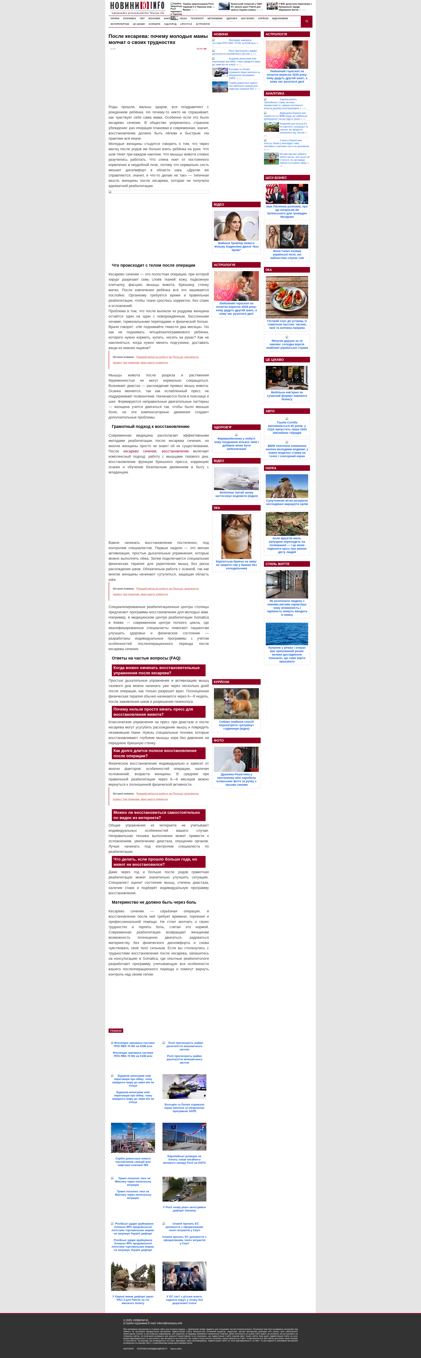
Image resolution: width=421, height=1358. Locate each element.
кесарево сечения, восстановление (154, 451)
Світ (142, 18)
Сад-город (170, 24)
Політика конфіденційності (152, 1349)
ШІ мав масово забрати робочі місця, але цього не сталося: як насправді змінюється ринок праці (295, 158)
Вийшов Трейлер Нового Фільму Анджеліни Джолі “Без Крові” (236, 246)
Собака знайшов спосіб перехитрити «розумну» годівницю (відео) (236, 725)
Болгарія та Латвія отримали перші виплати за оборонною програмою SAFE (244, 73)
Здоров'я (231, 18)
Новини (116, 1030)
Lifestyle (186, 24)
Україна (114, 18)
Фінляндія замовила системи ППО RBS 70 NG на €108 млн (234, 41)
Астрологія (203, 24)
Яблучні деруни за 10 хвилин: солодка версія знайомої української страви (287, 344)
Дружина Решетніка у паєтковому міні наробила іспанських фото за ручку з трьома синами (236, 779)
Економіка (129, 18)
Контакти (128, 1349)
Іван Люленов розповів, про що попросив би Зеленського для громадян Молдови (287, 211)
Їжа (217, 508)
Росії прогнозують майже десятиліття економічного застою (234, 52)
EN (198, 49)
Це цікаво (139, 24)
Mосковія (154, 18)
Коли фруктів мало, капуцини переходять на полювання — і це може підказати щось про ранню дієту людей (287, 545)
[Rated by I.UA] (290, 1351)
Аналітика (170, 18)
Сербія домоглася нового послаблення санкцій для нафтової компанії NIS (243, 85)
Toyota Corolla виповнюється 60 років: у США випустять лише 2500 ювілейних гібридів (287, 427)
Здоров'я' (223, 427)
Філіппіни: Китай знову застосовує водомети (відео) (236, 494)
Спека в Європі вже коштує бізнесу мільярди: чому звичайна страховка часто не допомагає (286, 143)
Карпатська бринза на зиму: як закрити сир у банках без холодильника (236, 565)
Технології (197, 18)
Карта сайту (176, 1349)
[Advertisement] (159, 80)
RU (201, 49)
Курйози (263, 18)
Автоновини (214, 18)
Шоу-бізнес (248, 18)
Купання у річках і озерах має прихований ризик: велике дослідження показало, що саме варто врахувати (287, 654)
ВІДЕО (219, 204)
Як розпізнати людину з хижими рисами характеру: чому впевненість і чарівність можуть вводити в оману (287, 607)
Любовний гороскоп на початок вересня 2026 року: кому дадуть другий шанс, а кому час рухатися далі (236, 308)
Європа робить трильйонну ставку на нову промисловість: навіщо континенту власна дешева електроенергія (283, 104)
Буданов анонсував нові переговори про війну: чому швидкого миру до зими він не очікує (236, 61)
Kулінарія (154, 24)
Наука (183, 18)
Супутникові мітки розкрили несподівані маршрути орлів (287, 502)
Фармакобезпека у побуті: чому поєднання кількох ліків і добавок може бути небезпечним (236, 444)
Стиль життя (277, 564)
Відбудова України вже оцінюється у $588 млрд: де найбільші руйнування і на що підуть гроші (285, 116)
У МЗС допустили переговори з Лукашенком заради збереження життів (295, 7)
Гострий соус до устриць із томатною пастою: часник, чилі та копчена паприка (287, 324)
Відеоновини (280, 18)
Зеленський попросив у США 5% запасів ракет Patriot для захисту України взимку (246, 7)
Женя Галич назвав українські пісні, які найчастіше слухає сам (287, 254)
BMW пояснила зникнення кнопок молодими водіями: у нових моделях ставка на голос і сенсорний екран (287, 451)
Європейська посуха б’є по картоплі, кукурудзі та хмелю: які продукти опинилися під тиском (294, 128)
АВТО (270, 411)
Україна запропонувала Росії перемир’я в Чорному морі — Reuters (199, 7)
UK (205, 49)
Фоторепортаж (120, 24)
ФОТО (219, 740)
